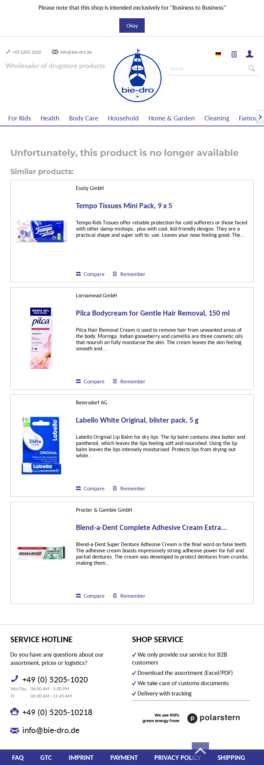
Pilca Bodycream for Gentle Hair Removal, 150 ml (153, 313)
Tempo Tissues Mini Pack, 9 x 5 (124, 206)
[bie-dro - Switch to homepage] (117, 75)
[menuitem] (234, 55)
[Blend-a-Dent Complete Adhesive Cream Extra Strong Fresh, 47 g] (41, 553)
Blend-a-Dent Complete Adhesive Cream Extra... (151, 527)
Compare (93, 273)
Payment (124, 757)
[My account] (250, 55)
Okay (132, 25)
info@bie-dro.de (76, 52)
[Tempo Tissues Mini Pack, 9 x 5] (41, 231)
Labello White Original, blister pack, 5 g (137, 420)
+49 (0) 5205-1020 (55, 679)
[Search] (251, 68)
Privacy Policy (177, 757)
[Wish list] (234, 55)
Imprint (81, 757)
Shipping (231, 757)
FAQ (18, 757)
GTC (46, 757)
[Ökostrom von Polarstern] (191, 718)
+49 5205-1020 (26, 52)
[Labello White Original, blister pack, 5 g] (41, 445)
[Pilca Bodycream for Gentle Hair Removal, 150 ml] (41, 338)
